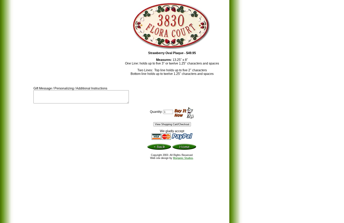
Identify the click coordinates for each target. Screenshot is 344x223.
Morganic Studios (183, 158)
